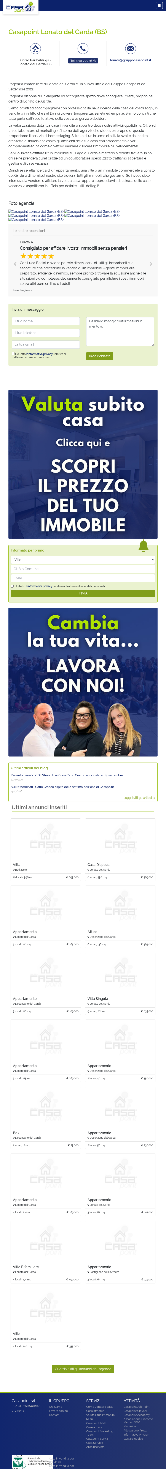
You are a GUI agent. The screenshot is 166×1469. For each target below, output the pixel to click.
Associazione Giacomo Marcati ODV (138, 1420)
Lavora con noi (59, 1410)
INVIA (83, 593)
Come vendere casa (99, 1406)
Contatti (54, 1415)
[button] (15, 264)
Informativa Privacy (136, 1434)
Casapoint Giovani (135, 1410)
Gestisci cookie (133, 1438)
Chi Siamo (55, 1406)
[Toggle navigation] (159, 5)
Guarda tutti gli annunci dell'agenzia (83, 1369)
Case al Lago (94, 1427)
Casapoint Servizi (97, 1438)
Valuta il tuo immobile (100, 1415)
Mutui (90, 1419)
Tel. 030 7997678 (83, 61)
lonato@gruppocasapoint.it (130, 60)
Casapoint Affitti (96, 1423)
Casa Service (94, 1442)
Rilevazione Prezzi (135, 1430)
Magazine (130, 1426)
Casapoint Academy (137, 1415)
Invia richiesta (99, 356)
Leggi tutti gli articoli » (139, 797)
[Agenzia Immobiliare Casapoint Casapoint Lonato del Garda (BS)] (36, 212)
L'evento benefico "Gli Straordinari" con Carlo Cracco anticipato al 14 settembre (67, 775)
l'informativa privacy (39, 354)
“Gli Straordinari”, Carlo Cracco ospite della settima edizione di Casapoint (62, 787)
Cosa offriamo (95, 1410)
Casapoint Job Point (136, 1406)
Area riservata (95, 1447)
